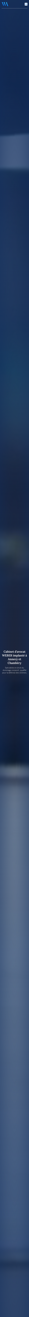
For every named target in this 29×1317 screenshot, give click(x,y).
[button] (26, 4)
